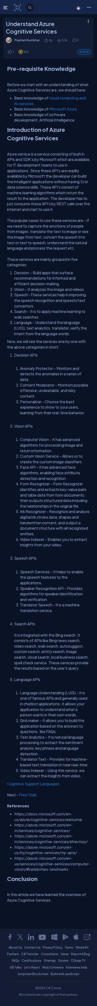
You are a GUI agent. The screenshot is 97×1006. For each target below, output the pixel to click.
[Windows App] (54, 937)
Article (84, 51)
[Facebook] (10, 937)
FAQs (15, 960)
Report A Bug (80, 954)
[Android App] (65, 937)
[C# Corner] (18, 7)
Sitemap (50, 960)
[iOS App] (76, 937)
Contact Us (32, 947)
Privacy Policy (52, 947)
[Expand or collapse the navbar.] (6, 7)
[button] (88, 7)
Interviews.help (76, 967)
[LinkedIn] (31, 937)
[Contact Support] (87, 937)
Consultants (49, 954)
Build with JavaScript (65, 974)
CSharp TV (78, 960)
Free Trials (28, 795)
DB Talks (16, 967)
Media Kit (82, 947)
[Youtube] (43, 937)
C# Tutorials (30, 954)
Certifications (31, 960)
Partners (13, 954)
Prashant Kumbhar (27, 40)
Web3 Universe (53, 967)
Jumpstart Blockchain (33, 974)
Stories (63, 960)
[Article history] (46, 40)
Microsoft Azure (63, 109)
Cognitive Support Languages (33, 784)
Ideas (65, 954)
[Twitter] (20, 937)
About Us (15, 947)
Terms (69, 947)
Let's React (32, 967)
